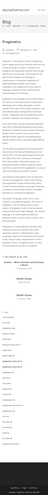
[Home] (3, 26)
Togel (24, 488)
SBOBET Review (24, 278)
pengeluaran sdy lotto (10, 444)
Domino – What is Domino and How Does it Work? (24, 263)
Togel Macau (15, 488)
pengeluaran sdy (8, 411)
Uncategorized (12, 53)
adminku (10, 50)
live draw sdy (7, 438)
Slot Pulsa (6, 323)
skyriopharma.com (15, 10)
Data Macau (33, 488)
